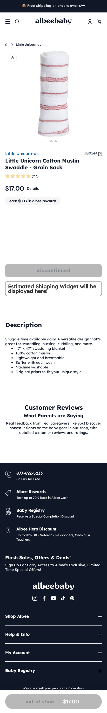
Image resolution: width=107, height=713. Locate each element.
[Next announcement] (100, 6)
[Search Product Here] (17, 21)
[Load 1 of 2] (51, 141)
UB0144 (91, 153)
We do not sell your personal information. (53, 688)
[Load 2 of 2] (56, 141)
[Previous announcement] (7, 6)
